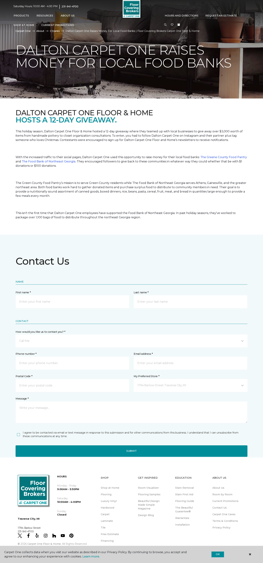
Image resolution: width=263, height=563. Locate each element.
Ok (218, 554)
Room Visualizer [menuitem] (148, 487)
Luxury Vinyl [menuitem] (109, 501)
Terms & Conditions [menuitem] (225, 521)
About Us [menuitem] (218, 487)
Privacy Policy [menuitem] (221, 527)
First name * (23, 292)
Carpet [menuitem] (105, 514)
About (40, 31)
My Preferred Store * (146, 376)
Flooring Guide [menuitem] (184, 501)
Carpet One (23, 31)
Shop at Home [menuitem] (23, 25)
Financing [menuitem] (107, 540)
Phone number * (26, 354)
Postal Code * (24, 376)
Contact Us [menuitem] (219, 507)
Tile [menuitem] (103, 527)
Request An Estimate (221, 15)
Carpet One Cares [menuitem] (223, 514)
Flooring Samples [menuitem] (149, 494)
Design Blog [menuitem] (146, 515)
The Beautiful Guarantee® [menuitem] (184, 509)
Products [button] (21, 15)
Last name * (141, 292)
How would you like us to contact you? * (40, 332)
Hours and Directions (181, 15)
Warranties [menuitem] (182, 518)
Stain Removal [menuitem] (184, 487)
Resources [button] (44, 15)
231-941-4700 (70, 6)
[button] (165, 25)
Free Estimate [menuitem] (110, 534)
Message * (22, 398)
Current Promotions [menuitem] (57, 25)
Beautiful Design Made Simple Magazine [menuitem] (149, 504)
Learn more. (91, 556)
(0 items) (178, 24)
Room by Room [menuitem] (222, 494)
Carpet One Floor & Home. (44, 543)
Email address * (143, 354)
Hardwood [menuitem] (107, 507)
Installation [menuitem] (182, 524)
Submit (131, 451)
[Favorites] (172, 25)
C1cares (55, 31)
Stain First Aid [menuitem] (184, 494)
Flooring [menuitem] (106, 494)
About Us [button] (68, 15)
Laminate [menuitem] (107, 521)
